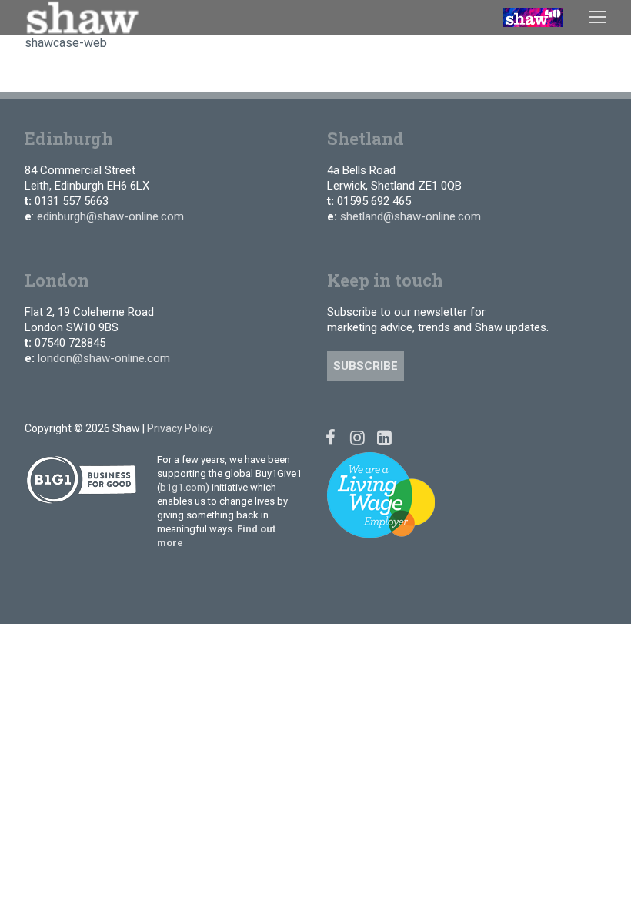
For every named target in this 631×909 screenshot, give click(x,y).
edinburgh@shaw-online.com (110, 216)
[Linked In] (384, 437)
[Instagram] (357, 437)
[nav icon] (597, 17)
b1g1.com (182, 487)
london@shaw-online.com (104, 358)
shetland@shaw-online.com (410, 216)
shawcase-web (66, 42)
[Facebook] (330, 437)
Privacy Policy (180, 428)
